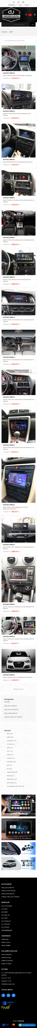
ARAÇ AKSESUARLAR (10, 713)
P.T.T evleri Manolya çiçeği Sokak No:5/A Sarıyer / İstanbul (16, 974)
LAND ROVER (12, 772)
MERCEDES (12, 779)
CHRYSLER (5, 924)
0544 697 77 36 (6, 981)
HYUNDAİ (11, 762)
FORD (10, 755)
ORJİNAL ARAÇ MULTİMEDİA (13, 717)
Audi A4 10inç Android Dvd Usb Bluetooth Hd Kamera (17, 280)
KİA (9, 769)
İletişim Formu (5, 942)
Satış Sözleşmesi (6, 954)
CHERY (4, 918)
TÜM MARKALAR (6, 930)
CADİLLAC (5, 915)
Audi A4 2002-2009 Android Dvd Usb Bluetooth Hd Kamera (18, 448)
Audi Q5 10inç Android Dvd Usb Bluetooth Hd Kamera (17, 114)
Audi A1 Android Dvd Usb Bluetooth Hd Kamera (17, 677)
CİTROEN (11, 744)
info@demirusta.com (8, 984)
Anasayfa (4, 32)
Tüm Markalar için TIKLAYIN (15, 786)
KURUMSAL (11, 5)
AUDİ (10, 734)
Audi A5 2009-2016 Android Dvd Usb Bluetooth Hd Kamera (18, 241)
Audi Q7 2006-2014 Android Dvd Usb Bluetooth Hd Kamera (18, 201)
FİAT (10, 751)
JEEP (9, 765)
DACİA (10, 748)
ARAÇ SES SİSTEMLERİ (11, 709)
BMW (10, 737)
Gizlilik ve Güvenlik (7, 960)
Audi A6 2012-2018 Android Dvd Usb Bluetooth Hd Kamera (18, 360)
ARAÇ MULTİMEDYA (10, 706)
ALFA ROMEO (6, 906)
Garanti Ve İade (6, 957)
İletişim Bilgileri (6, 945)
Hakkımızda (4, 939)
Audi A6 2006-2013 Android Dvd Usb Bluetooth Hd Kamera (18, 400)
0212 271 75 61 (6, 978)
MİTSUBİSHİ (12, 783)
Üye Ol (27, 5)
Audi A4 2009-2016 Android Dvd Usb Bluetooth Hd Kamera (18, 320)
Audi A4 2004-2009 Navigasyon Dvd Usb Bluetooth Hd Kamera (15, 508)
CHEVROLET (12, 741)
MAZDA (10, 776)
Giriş (20, 5)
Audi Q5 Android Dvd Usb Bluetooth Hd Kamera (17, 162)
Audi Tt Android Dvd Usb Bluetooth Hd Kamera (17, 75)
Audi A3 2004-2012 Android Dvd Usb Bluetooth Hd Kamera (18, 607)
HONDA (11, 758)
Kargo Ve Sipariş (6, 963)
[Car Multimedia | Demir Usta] (11, 14)
